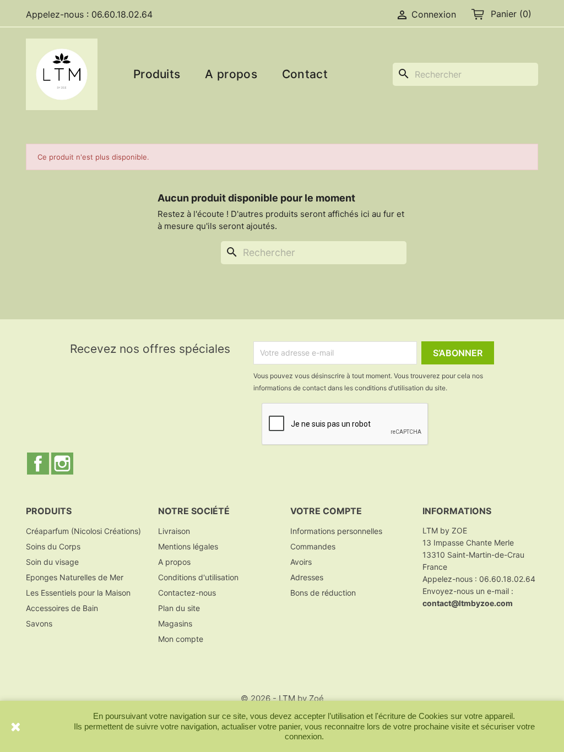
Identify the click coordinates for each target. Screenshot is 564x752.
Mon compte (180, 639)
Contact (305, 74)
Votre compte (326, 510)
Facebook (38, 464)
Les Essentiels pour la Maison (78, 592)
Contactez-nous (187, 592)
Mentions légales (188, 546)
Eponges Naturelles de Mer (74, 577)
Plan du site (179, 608)
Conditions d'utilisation (198, 577)
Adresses (306, 577)
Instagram (62, 464)
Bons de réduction (323, 592)
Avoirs (301, 561)
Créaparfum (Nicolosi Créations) (83, 531)
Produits (156, 74)
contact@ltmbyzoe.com (467, 603)
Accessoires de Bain (62, 608)
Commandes (312, 546)
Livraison (174, 531)
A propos (231, 74)
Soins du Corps (53, 546)
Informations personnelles (336, 531)
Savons (39, 623)
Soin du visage (52, 561)
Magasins (175, 623)
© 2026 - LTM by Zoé (282, 698)
